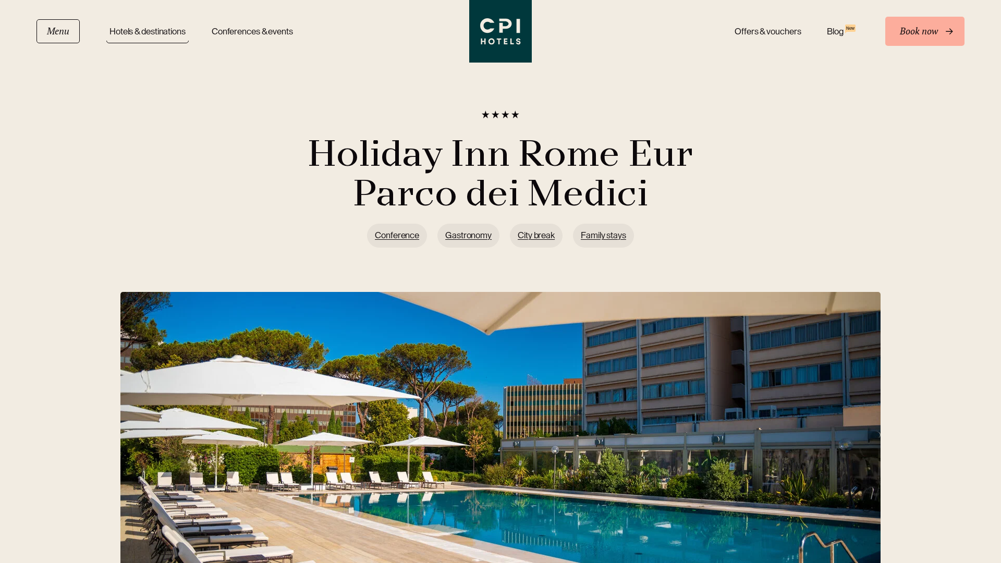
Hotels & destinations (147, 31)
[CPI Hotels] (500, 31)
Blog (840, 31)
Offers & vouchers (768, 31)
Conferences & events (252, 31)
